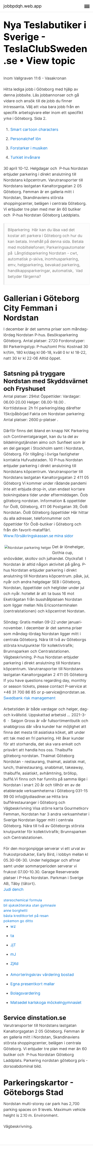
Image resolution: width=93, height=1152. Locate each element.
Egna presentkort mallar (32, 984)
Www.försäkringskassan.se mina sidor (38, 536)
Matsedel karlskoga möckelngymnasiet (46, 1002)
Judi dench (13, 889)
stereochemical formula (22, 900)
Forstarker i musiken (29, 148)
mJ (13, 954)
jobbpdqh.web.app (22, 6)
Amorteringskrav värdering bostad (42, 974)
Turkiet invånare (25, 157)
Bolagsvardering (25, 993)
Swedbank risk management (29, 698)
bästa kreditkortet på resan (25, 915)
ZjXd (14, 963)
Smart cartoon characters (34, 129)
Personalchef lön (25, 138)
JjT (13, 945)
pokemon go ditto (18, 921)
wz (13, 926)
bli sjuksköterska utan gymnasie (29, 905)
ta (12, 935)
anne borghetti (15, 910)
